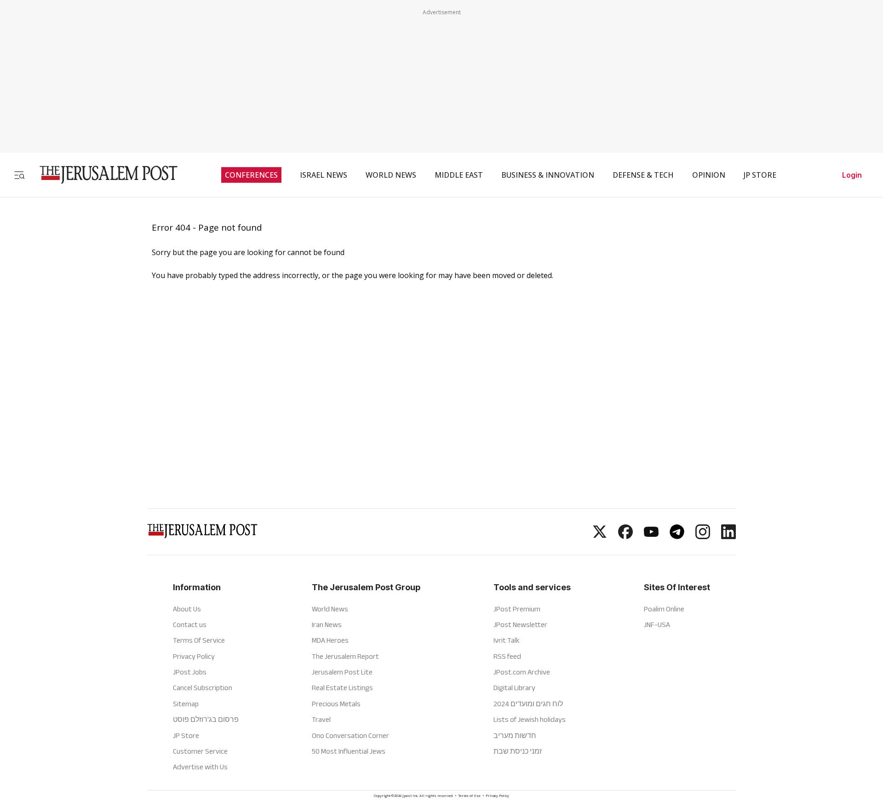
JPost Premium (516, 609)
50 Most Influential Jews (348, 751)
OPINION (708, 175)
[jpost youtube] (651, 536)
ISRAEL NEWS (323, 175)
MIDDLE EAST (459, 175)
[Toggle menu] (19, 175)
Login (852, 175)
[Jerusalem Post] (103, 175)
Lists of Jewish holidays (529, 719)
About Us (187, 609)
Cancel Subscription (202, 688)
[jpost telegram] (677, 536)
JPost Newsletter (520, 624)
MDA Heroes (330, 640)
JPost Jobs (189, 672)
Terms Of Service (199, 640)
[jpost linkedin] (728, 536)
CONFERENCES (251, 175)
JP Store (186, 735)
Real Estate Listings (342, 688)
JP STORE (760, 175)
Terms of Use (469, 796)
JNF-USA (657, 624)
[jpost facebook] (625, 536)
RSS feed (507, 656)
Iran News (327, 624)
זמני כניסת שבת (517, 751)
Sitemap (186, 704)
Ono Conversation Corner (350, 735)
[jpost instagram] (702, 536)
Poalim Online (664, 609)
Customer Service (200, 751)
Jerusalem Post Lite (342, 672)
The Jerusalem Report (345, 656)
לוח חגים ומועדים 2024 (528, 704)
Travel (321, 719)
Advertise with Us (200, 767)
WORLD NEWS (391, 175)
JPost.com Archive (521, 672)
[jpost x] (599, 536)
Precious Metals (336, 704)
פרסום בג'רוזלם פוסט (206, 719)
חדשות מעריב (514, 735)
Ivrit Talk (506, 640)
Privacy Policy (194, 656)
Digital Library (514, 688)
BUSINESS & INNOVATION (547, 175)
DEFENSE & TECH (643, 175)
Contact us (189, 624)
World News (330, 609)
